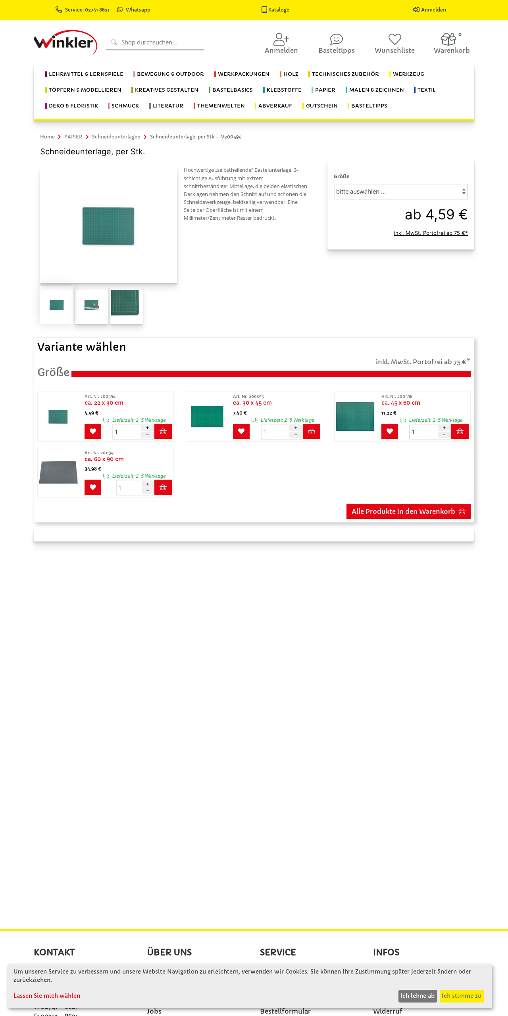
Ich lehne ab (417, 995)
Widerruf (387, 1011)
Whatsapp (138, 10)
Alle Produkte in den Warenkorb (403, 511)
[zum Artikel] (60, 416)
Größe (342, 176)
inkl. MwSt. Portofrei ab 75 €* (431, 233)
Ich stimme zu (461, 995)
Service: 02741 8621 (88, 10)
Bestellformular (285, 1011)
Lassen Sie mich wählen (46, 995)
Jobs (154, 1011)
